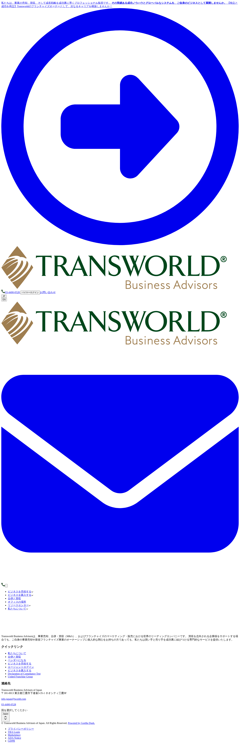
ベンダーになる (17, 660)
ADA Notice (14, 738)
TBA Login (14, 732)
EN (4, 299)
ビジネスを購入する (19, 670)
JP (4, 296)
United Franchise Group (20, 676)
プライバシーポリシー (21, 728)
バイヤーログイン (30, 292)
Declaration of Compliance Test (24, 673)
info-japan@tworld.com (13, 699)
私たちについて (17, 653)
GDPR (11, 740)
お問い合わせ (48, 292)
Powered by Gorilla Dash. (81, 723)
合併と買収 (14, 656)
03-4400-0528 (8, 704)
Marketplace (14, 735)
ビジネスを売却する (19, 663)
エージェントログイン (21, 667)
